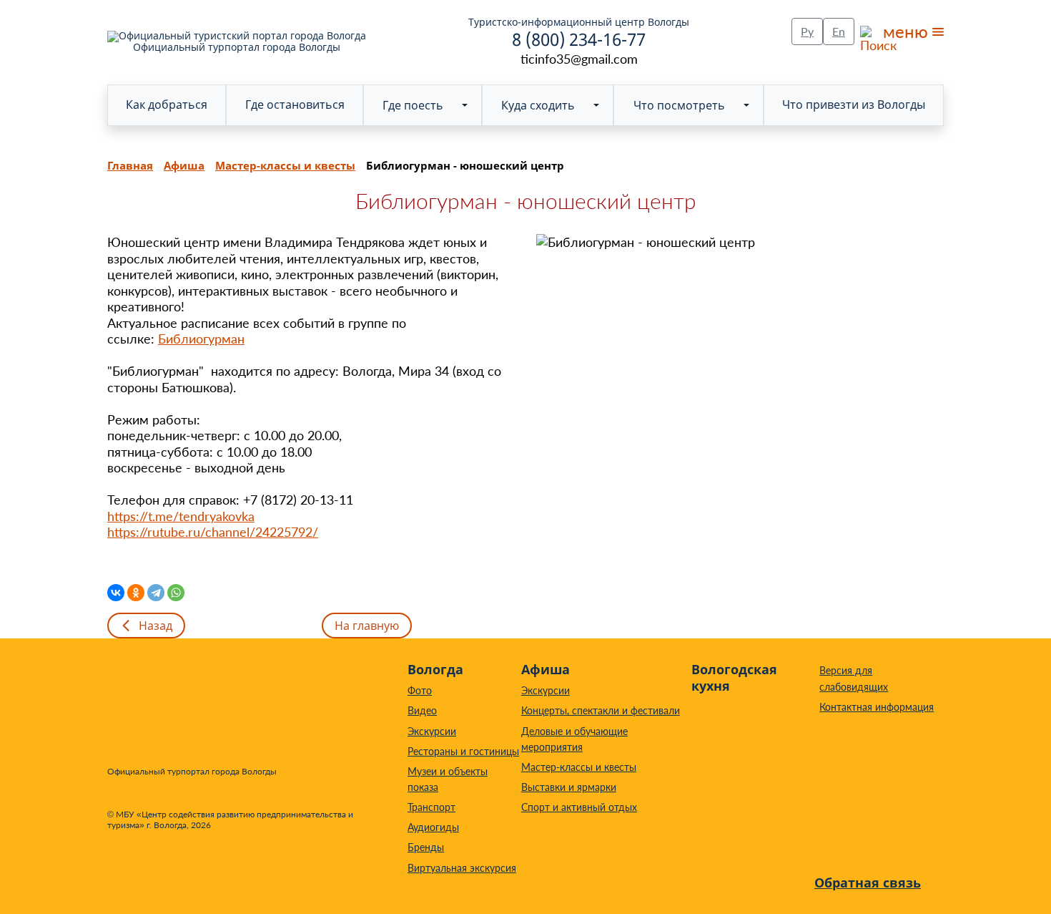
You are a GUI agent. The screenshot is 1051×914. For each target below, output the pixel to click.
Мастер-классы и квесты (578, 767)
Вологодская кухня (734, 677)
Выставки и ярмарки (568, 787)
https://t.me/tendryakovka (181, 516)
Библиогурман (201, 338)
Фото (420, 690)
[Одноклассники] (135, 592)
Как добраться (166, 104)
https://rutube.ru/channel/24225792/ (212, 532)
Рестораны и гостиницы (463, 751)
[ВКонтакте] (115, 592)
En (838, 31)
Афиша (545, 669)
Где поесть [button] (413, 105)
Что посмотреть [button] (679, 105)
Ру (807, 31)
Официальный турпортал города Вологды (236, 46)
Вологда (435, 669)
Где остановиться (295, 104)
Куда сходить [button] (538, 105)
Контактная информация (876, 707)
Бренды (426, 847)
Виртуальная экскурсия (462, 868)
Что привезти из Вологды (853, 104)
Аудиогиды (433, 827)
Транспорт (431, 807)
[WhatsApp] (175, 592)
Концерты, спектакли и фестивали (600, 710)
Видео (422, 710)
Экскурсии (432, 731)
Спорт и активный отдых (579, 807)
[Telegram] (155, 592)
